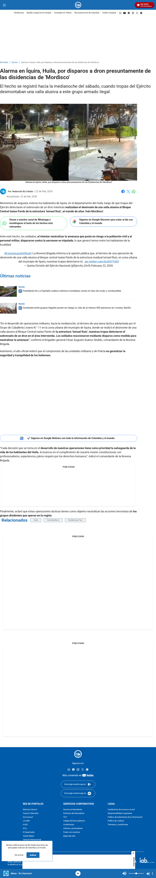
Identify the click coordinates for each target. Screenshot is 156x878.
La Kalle (26, 821)
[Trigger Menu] (4, 5)
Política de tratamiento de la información (125, 817)
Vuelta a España (109, 13)
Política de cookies (116, 821)
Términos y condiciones (118, 825)
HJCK (25, 825)
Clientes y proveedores (73, 828)
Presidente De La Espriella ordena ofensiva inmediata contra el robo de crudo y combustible (72, 290)
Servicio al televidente (72, 810)
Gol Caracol (28, 817)
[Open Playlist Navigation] (152, 873)
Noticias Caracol (30, 810)
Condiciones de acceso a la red (121, 810)
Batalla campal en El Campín (39, 13)
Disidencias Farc (75, 520)
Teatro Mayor (28, 836)
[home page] (78, 5)
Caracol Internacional (32, 840)
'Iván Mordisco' (53, 520)
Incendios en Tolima (62, 13)
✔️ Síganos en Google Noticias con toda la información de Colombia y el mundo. (71, 438)
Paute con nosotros (71, 832)
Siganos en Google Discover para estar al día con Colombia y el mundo (106, 221)
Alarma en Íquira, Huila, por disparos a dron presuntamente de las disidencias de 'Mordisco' (60, 62)
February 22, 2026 (102, 265)
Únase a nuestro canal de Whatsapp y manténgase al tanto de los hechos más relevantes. (31, 223)
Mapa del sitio (69, 836)
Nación (15, 62)
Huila (36, 520)
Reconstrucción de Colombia (86, 13)
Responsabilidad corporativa (120, 813)
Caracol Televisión (31, 813)
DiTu (25, 828)
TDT (65, 817)
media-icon (78, 873)
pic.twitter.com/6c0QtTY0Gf (102, 261)
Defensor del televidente (73, 813)
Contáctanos (68, 825)
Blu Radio (4, 62)
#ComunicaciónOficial (17, 253)
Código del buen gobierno (74, 821)
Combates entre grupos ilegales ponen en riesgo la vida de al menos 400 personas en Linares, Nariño (77, 307)
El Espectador (29, 832)
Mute (124, 873)
